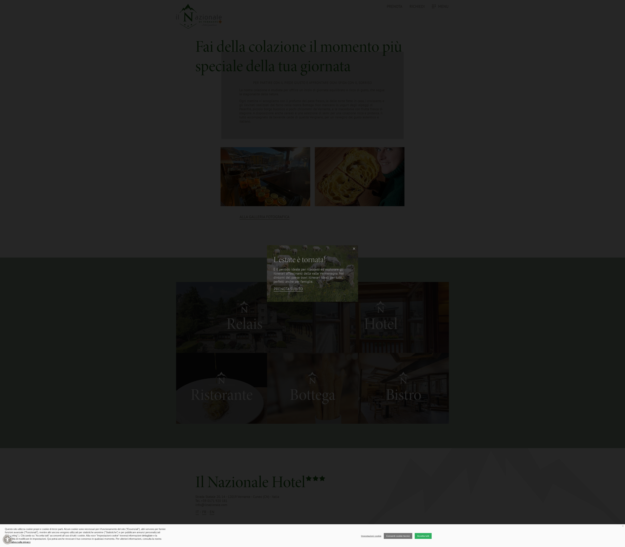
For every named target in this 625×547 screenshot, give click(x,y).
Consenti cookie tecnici (398, 536)
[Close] (10, 536)
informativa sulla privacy (18, 542)
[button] (7, 539)
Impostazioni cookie (371, 536)
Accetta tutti (423, 536)
